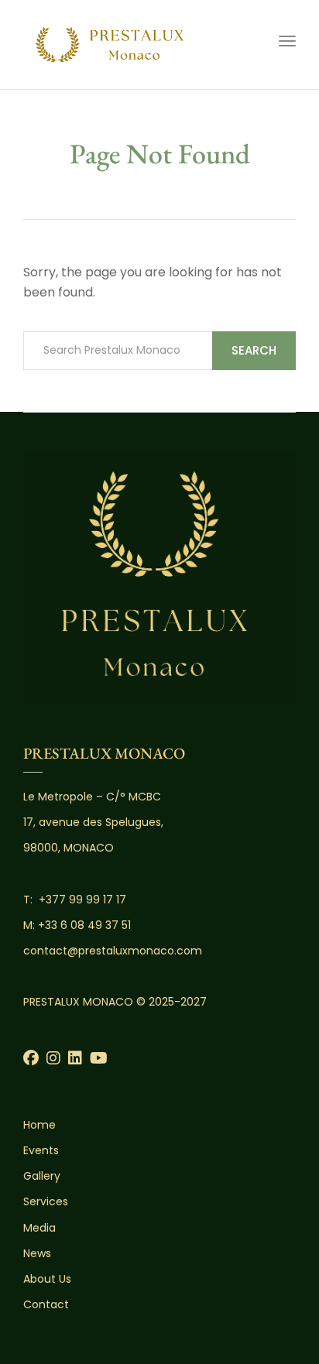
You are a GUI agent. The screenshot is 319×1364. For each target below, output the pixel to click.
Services (45, 1201)
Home (39, 1125)
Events (41, 1150)
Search (254, 350)
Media (39, 1227)
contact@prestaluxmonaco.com (112, 950)
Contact (46, 1304)
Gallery (41, 1176)
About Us (47, 1279)
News (37, 1253)
